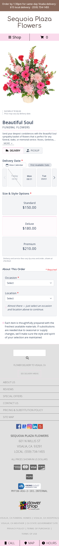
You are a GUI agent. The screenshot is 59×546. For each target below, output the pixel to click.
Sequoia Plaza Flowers (29, 22)
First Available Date (39, 165)
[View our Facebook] (18, 428)
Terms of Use (29, 533)
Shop (17, 37)
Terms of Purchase (38, 528)
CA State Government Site (42, 523)
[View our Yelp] (40, 428)
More (7, 143)
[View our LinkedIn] (35, 428)
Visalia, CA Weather (12, 523)
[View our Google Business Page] (24, 428)
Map (30, 543)
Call (11, 543)
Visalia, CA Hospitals (46, 518)
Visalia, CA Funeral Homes (15, 518)
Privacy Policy (16, 528)
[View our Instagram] (29, 428)
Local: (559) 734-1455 (29, 452)
